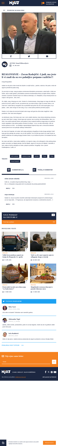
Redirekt (54, 377)
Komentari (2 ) (18, 170)
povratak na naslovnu (15, 10)
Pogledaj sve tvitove (10, 345)
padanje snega (26, 156)
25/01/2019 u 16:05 (48, 178)
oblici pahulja (14, 156)
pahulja (37, 156)
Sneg (52, 156)
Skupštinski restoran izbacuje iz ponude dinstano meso (42, 288)
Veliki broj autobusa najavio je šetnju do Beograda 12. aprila (12, 256)
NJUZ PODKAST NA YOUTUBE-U (10, 216)
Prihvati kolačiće (49, 442)
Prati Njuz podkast (8, 222)
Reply (8, 188)
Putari (44, 156)
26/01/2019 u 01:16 (48, 194)
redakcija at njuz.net (20, 377)
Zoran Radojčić (15, 161)
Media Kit (20, 372)
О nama (14, 372)
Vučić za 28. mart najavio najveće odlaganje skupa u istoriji (42, 256)
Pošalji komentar (45, 170)
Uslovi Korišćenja (29, 372)
